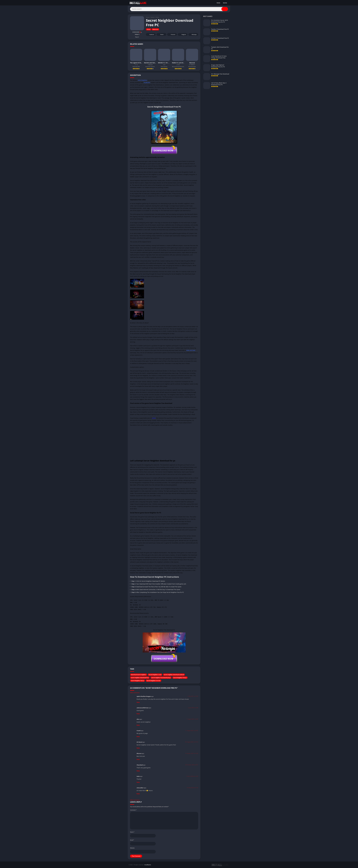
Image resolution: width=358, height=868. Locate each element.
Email (132, 840)
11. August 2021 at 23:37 (191, 730)
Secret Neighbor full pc (137, 680)
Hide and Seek (190, 350)
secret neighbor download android (174, 674)
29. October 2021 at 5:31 (191, 765)
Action (157, 17)
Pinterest (173, 34)
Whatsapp (194, 34)
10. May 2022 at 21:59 (192, 787)
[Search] (224, 9)
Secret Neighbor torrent (153, 680)
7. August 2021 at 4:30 (192, 719)
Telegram (183, 34)
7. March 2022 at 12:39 (192, 776)
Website (132, 848)
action (154, 418)
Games (225, 3)
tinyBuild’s (147, 82)
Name (132, 832)
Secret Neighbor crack (155, 674)
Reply (138, 702)
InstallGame (147, 865)
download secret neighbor (138, 674)
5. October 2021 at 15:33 (191, 753)
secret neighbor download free (140, 677)
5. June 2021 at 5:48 (193, 707)
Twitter (162, 34)
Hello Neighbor (142, 80)
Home (218, 3)
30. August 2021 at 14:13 (191, 742)
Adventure (155, 29)
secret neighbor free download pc (161, 677)
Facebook (151, 34)
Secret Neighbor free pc (180, 677)
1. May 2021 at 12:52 (192, 696)
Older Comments (135, 692)
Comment (133, 810)
